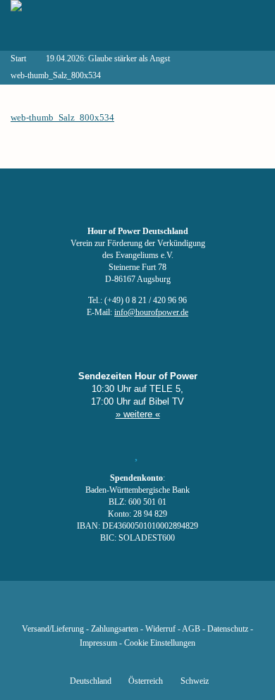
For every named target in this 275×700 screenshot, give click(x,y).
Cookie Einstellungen (159, 643)
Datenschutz (227, 629)
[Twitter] (89, 608)
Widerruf (160, 629)
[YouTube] (113, 608)
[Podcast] (185, 608)
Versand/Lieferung (53, 629)
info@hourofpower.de (151, 312)
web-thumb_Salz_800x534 (62, 117)
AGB (191, 629)
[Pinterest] (161, 608)
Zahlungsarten (114, 629)
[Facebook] (65, 608)
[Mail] (209, 608)
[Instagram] (137, 608)
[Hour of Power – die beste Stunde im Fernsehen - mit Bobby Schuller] (88, 25)
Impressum (98, 643)
